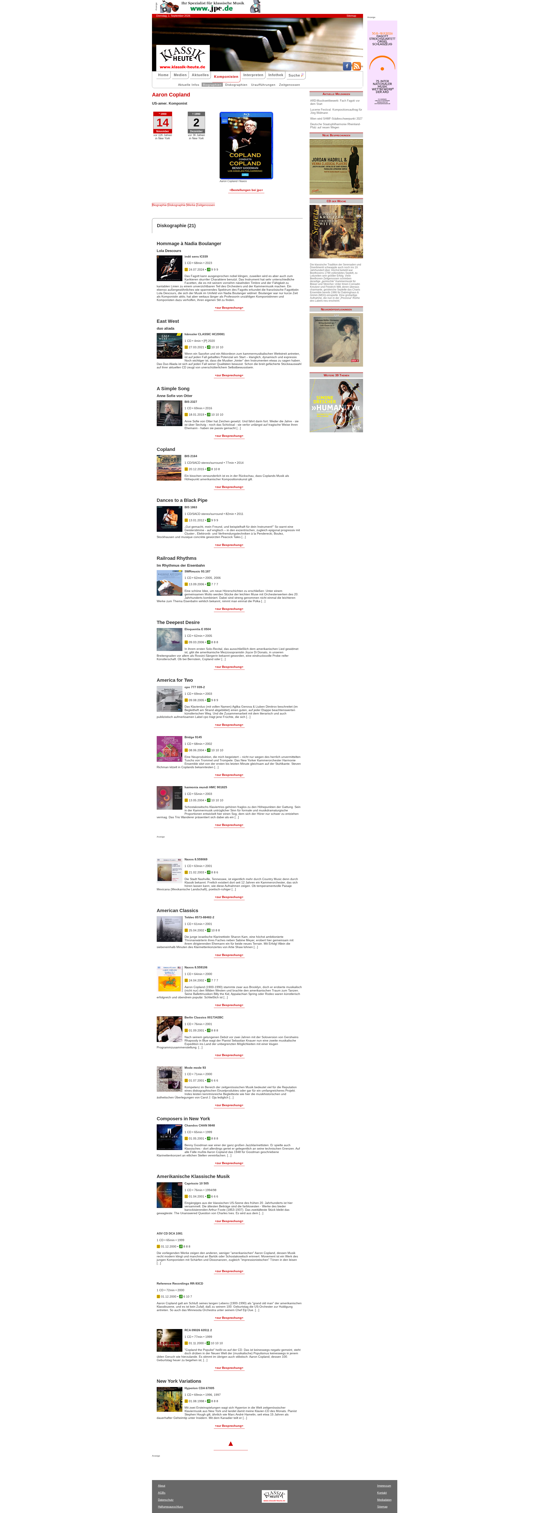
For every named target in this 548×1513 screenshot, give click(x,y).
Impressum (384, 1485)
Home (163, 75)
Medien (180, 75)
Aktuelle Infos (188, 84)
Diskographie (177, 205)
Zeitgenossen (289, 84)
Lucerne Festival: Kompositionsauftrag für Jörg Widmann (336, 111)
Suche (295, 75)
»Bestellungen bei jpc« (246, 190)
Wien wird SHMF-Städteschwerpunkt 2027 (336, 118)
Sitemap (351, 15)
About (161, 1485)
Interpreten (253, 75)
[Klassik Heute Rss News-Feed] (356, 69)
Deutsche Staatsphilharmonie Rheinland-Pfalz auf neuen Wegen (335, 126)
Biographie (159, 205)
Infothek (275, 75)
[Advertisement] (207, 846)
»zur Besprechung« (229, 307)
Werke (191, 205)
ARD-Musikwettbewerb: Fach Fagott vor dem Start (335, 102)
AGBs (161, 1492)
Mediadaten (384, 1499)
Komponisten (226, 77)
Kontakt (382, 1492)
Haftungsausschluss (170, 1506)
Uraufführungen (263, 84)
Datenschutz (166, 1499)
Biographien (212, 84)
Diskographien (236, 84)
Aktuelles (200, 75)
